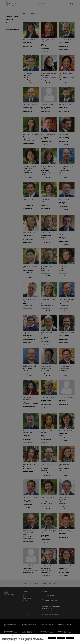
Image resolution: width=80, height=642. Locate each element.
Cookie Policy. (27, 640)
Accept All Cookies (70, 637)
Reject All (61, 637)
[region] (40, 638)
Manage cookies (52, 637)
